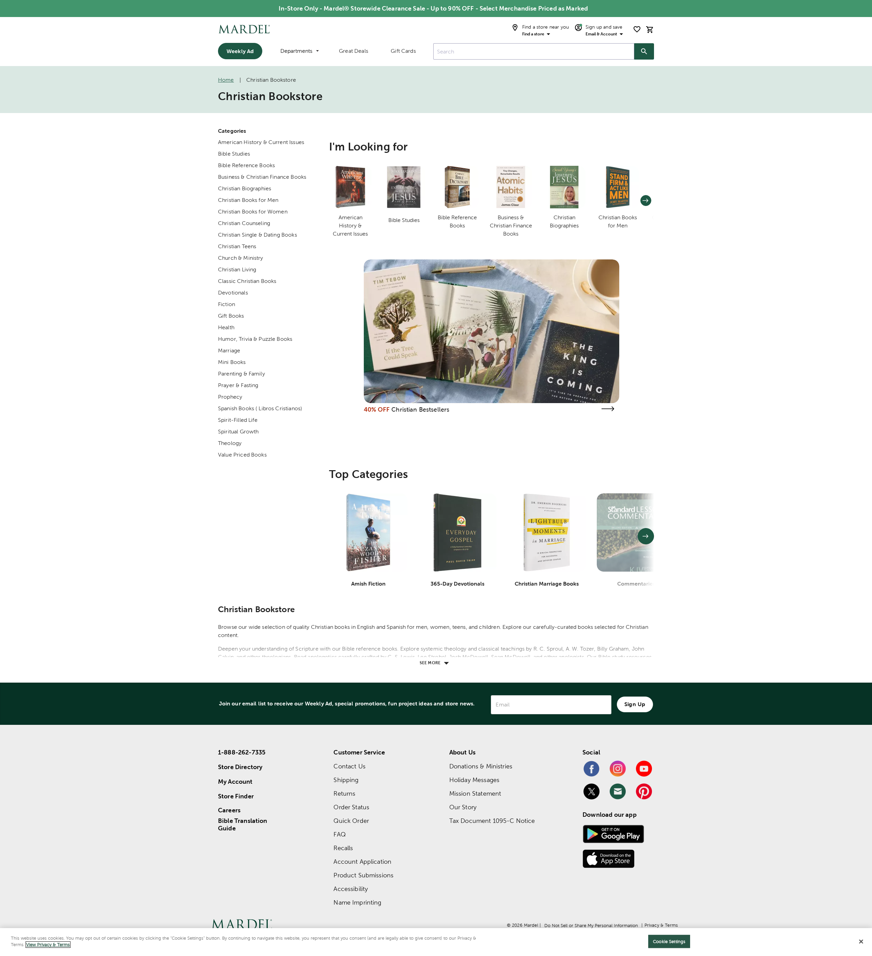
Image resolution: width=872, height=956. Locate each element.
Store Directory (240, 766)
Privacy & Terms (661, 925)
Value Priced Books (242, 455)
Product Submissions (363, 875)
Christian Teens (237, 246)
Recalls (343, 847)
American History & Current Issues (261, 142)
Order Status (351, 807)
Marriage (229, 350)
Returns (344, 793)
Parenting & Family (241, 374)
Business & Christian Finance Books (262, 177)
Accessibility (350, 888)
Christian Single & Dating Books (257, 235)
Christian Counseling (244, 223)
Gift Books (231, 316)
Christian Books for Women (252, 211)
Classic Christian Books (247, 281)
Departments (296, 51)
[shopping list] (637, 29)
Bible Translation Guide (242, 824)
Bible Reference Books (246, 165)
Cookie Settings (669, 941)
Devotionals (233, 293)
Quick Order (351, 820)
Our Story (463, 807)
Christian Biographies (244, 188)
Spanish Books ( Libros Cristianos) (260, 408)
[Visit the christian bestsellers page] (608, 409)
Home (226, 80)
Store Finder (236, 796)
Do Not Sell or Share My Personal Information (591, 925)
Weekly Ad (240, 51)
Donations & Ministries (480, 766)
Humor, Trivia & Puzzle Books (255, 339)
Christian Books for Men (248, 200)
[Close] (861, 941)
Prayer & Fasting (238, 385)
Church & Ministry (240, 258)
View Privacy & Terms (48, 944)
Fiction (226, 304)
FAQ (339, 834)
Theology (230, 443)
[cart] (650, 29)
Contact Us (349, 766)
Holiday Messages (474, 779)
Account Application (362, 861)
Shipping (345, 779)
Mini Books (232, 362)
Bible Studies (234, 154)
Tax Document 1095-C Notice (492, 820)
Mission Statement (475, 793)
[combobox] (533, 51)
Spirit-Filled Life (238, 420)
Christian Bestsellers (420, 409)
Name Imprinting (357, 902)
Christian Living (237, 269)
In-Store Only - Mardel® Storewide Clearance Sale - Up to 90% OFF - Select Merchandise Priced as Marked (433, 8)
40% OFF (377, 409)
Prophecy (230, 397)
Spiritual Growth (238, 431)
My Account (235, 781)
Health (226, 327)
